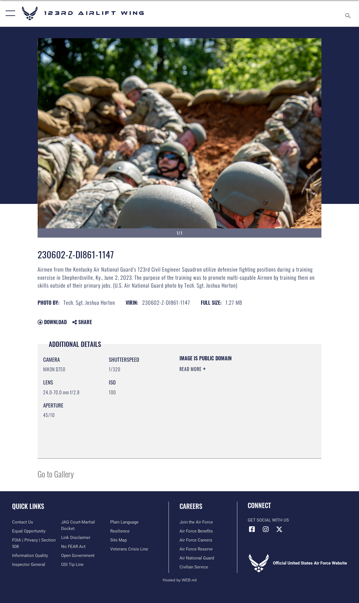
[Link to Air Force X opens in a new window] (279, 529)
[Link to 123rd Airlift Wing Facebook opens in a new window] (252, 529)
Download (55, 322)
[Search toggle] (349, 13)
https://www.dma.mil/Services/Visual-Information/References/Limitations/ (230, 416)
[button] (9, 13)
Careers (191, 506)
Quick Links (28, 506)
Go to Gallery (56, 474)
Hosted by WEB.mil (180, 580)
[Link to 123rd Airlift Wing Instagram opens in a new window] (265, 529)
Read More (191, 369)
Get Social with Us (268, 520)
